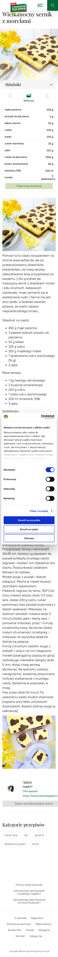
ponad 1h (39, 835)
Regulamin (37, 918)
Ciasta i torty (11, 835)
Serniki (35, 844)
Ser (26, 835)
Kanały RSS (14, 930)
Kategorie (44, 930)
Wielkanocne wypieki (15, 844)
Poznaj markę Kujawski (29, 884)
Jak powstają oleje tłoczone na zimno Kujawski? (29, 901)
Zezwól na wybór (29, 529)
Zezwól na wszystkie (29, 520)
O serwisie (20, 918)
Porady (30, 930)
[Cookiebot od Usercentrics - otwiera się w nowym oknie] (41, 417)
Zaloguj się (36, 936)
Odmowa (29, 538)
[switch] (50, 479)
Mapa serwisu (43, 924)
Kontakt (20, 936)
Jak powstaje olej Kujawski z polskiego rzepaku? (29, 892)
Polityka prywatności (19, 924)
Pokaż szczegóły (39, 511)
